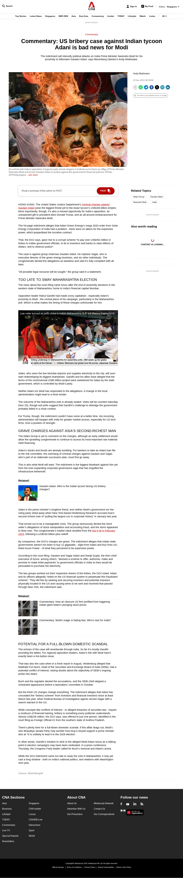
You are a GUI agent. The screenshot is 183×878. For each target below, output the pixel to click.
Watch (143, 16)
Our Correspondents (104, 814)
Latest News (36, 16)
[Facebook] (151, 88)
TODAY (121, 16)
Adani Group (138, 197)
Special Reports (10, 836)
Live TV (6, 830)
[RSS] (142, 804)
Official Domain (58, 867)
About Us (72, 803)
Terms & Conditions (74, 867)
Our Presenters (74, 814)
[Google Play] (122, 812)
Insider (110, 16)
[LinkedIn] (168, 88)
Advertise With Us (76, 809)
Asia (73, 16)
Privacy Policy (89, 867)
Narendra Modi (139, 202)
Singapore (50, 16)
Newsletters (8, 841)
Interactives (34, 825)
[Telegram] (146, 88)
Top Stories (20, 16)
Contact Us (99, 809)
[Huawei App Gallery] (135, 812)
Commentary (98, 16)
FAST (103, 191)
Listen (152, 16)
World (32, 836)
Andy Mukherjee (141, 73)
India (154, 202)
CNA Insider (35, 809)
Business (7, 809)
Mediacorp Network (104, 803)
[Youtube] (127, 804)
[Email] (162, 88)
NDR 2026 (63, 16)
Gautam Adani (156, 197)
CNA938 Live (35, 819)
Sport (31, 830)
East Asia (83, 16)
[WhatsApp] (141, 88)
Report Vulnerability (106, 867)
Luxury (32, 814)
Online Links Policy (123, 867)
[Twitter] (157, 88)
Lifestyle (132, 16)
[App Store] (124, 812)
